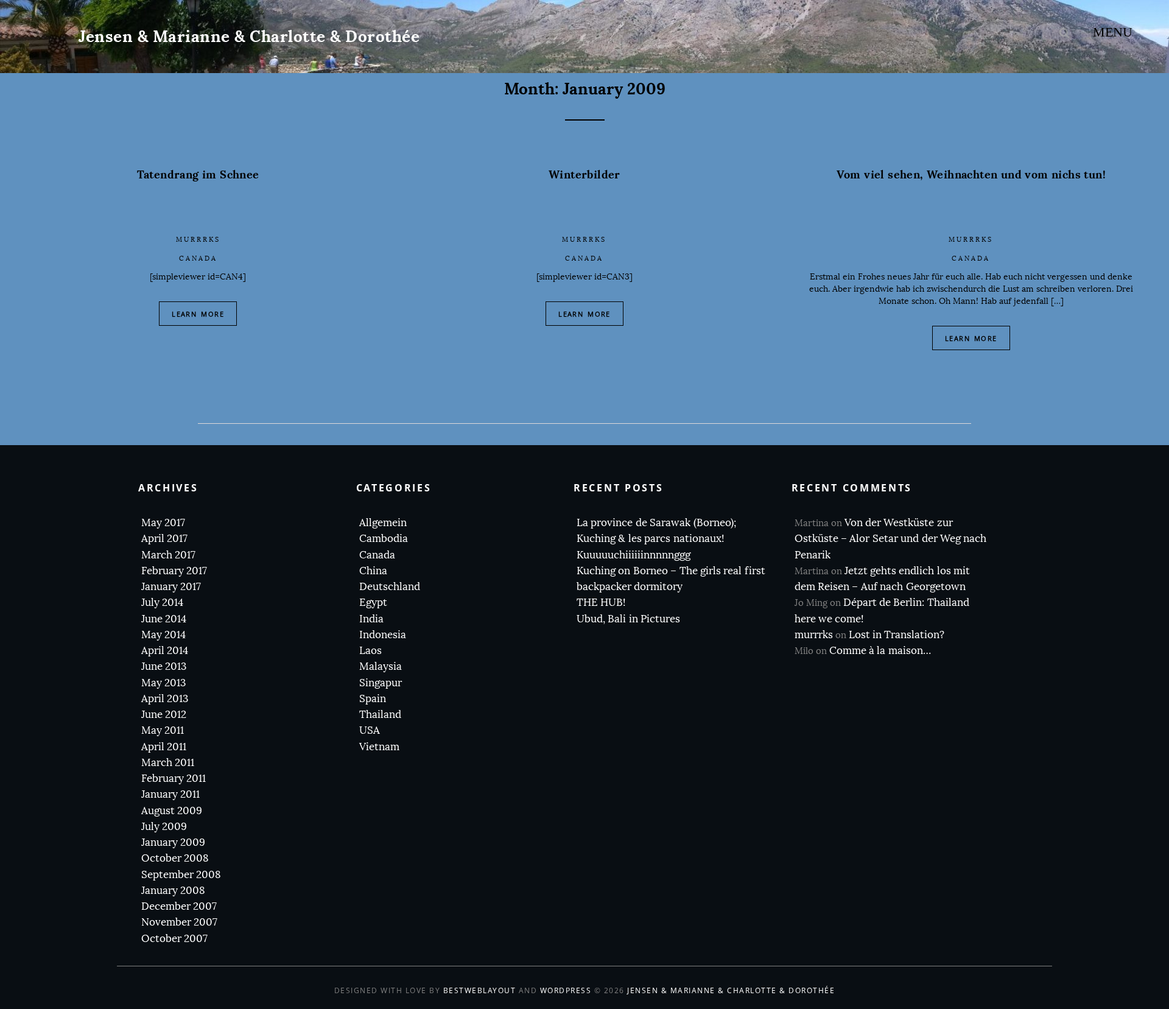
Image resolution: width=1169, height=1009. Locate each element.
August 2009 (171, 810)
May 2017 (163, 522)
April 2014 (164, 650)
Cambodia (383, 538)
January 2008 (173, 890)
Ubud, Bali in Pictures (628, 619)
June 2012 (163, 714)
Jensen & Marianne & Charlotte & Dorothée (249, 36)
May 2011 (162, 730)
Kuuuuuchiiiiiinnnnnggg (633, 555)
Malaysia (380, 666)
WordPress (566, 990)
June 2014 (163, 619)
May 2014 (163, 634)
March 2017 (168, 555)
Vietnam (379, 746)
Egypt (373, 602)
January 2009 (173, 842)
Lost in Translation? (897, 634)
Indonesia (382, 634)
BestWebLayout (479, 990)
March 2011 (167, 762)
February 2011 (173, 778)
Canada (198, 258)
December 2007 (179, 906)
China (373, 570)
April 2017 (164, 538)
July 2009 (164, 826)
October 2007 (174, 938)
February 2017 (174, 570)
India (371, 619)
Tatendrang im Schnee (198, 174)
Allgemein (383, 522)
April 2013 (164, 698)
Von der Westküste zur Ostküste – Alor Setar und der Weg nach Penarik (891, 538)
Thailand (380, 714)
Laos (370, 650)
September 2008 (181, 874)
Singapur (380, 683)
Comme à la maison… (880, 650)
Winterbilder (584, 174)
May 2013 (163, 683)
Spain (372, 698)
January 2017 (171, 586)
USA (369, 730)
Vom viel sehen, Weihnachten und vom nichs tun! (971, 174)
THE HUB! (601, 602)
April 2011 (163, 746)
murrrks (198, 240)
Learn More (198, 313)
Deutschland (389, 586)
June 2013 (163, 666)
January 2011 (170, 794)
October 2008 (175, 858)
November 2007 (179, 922)
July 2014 (162, 602)
